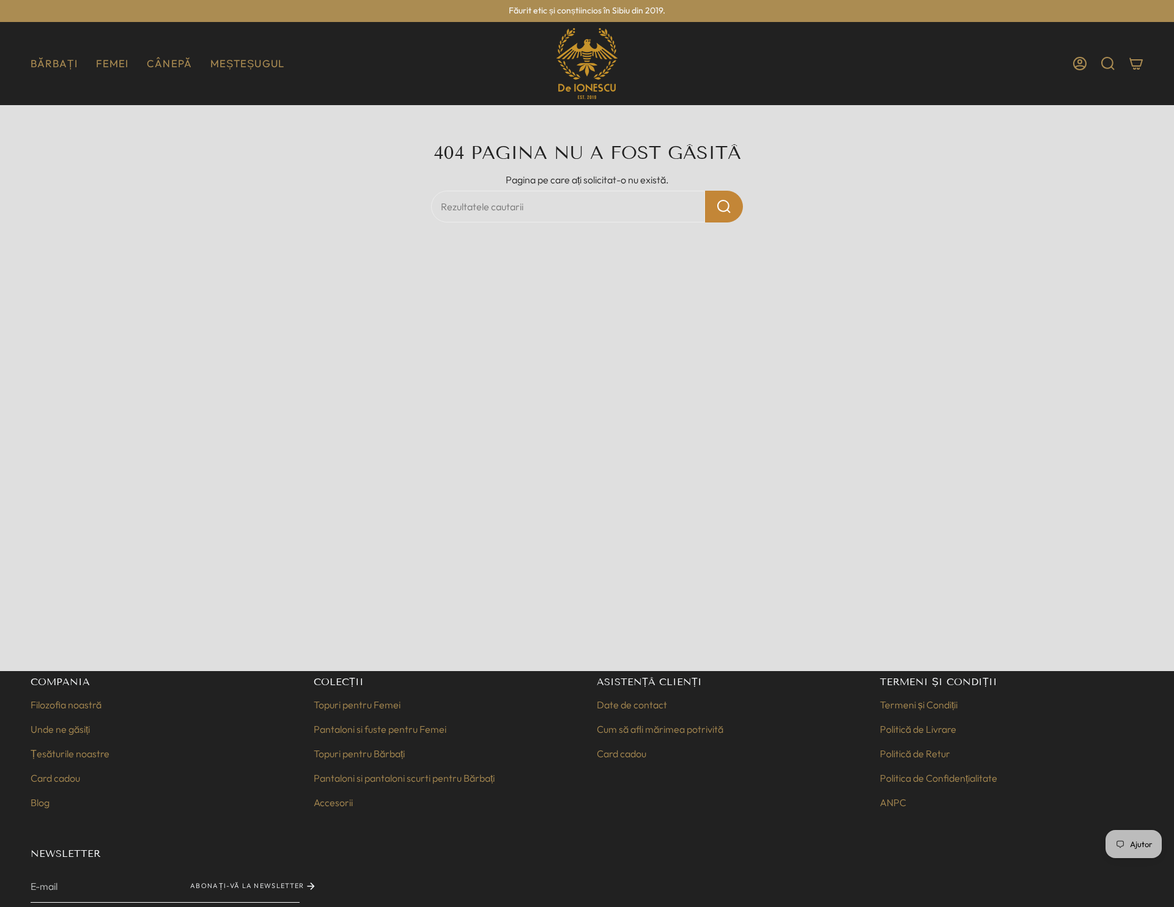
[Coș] (1136, 63)
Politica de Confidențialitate (938, 778)
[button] (54, 63)
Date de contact (632, 705)
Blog (40, 802)
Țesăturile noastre (70, 753)
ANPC (893, 802)
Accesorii (333, 802)
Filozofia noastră (66, 705)
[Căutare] (724, 206)
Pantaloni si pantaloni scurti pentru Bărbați (404, 778)
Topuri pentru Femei (357, 705)
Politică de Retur (915, 753)
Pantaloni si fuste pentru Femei (380, 729)
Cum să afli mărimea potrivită (660, 729)
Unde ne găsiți (60, 729)
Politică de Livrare (918, 729)
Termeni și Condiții (919, 705)
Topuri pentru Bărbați (359, 753)
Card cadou (55, 778)
